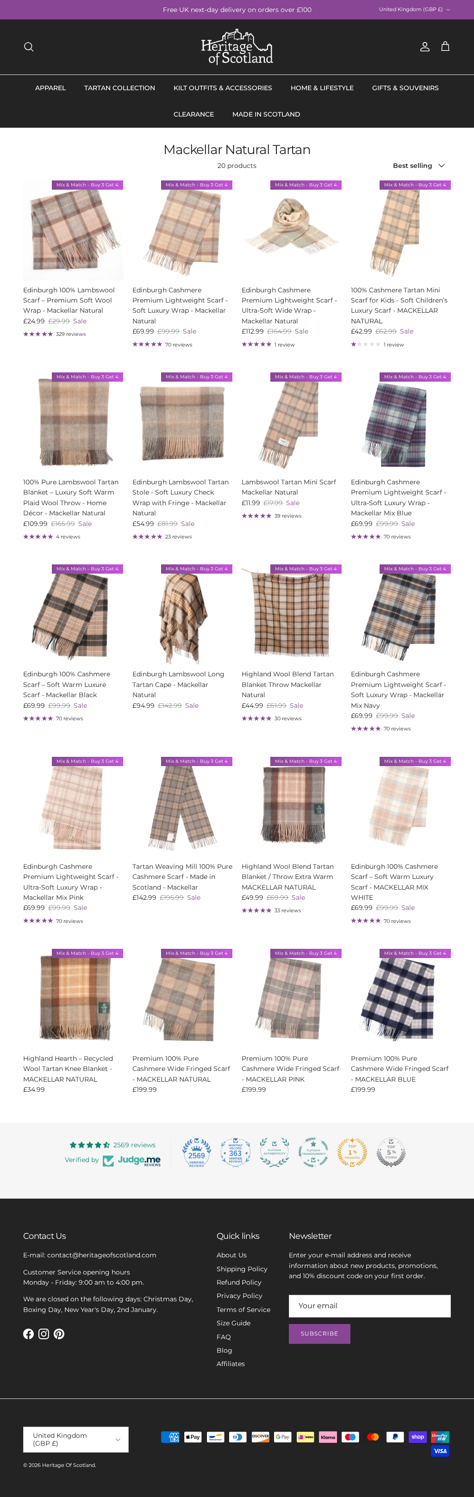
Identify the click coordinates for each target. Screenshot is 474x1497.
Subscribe (319, 1333)
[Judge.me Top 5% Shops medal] (391, 1152)
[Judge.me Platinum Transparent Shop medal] (313, 1152)
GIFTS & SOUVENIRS (405, 88)
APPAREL (50, 88)
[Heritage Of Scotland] (237, 47)
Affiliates (231, 1364)
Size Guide (233, 1323)
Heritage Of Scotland (68, 1465)
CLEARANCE (194, 114)
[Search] (28, 46)
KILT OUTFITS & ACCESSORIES (223, 88)
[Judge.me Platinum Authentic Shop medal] (274, 1152)
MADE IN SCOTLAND (266, 114)
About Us (232, 1255)
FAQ (224, 1337)
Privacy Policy (239, 1296)
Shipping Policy (242, 1269)
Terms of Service (243, 1309)
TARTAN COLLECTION (119, 88)
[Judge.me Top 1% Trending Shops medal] (352, 1152)
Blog (224, 1350)
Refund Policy (239, 1282)
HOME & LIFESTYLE (322, 88)
